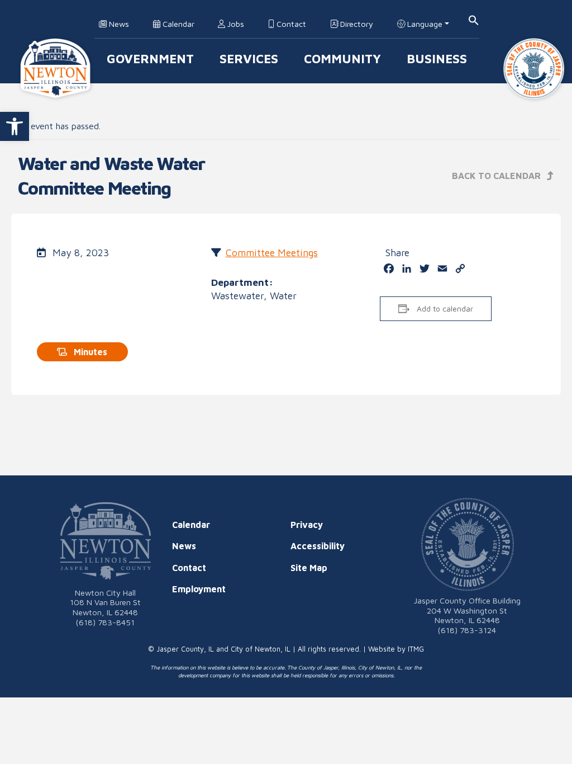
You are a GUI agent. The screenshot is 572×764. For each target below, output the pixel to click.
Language (423, 24)
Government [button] (150, 58)
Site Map (308, 568)
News (118, 24)
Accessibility (317, 546)
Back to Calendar (497, 176)
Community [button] (342, 58)
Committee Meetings (272, 252)
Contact (290, 24)
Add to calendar (445, 308)
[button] (14, 126)
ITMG (416, 649)
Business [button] (437, 58)
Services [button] (249, 58)
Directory (355, 24)
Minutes (89, 352)
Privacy (306, 525)
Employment (199, 589)
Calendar (177, 24)
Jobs (234, 24)
